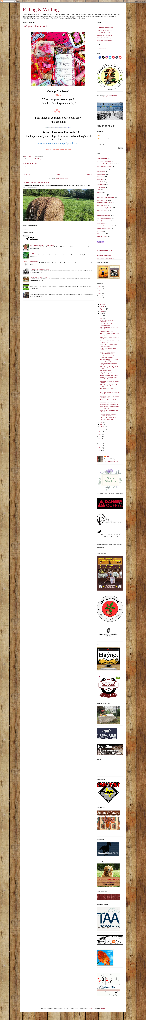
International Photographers (104, 202)
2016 (100, 438)
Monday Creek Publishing (34, 159)
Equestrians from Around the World (106, 163)
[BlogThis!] (38, 156)
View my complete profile (111, 461)
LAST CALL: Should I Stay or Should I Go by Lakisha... (109, 334)
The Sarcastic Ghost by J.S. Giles (109, 399)
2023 (100, 293)
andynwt (91, 1008)
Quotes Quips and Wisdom (104, 220)
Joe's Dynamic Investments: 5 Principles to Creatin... (108, 356)
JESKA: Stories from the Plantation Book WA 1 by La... (109, 328)
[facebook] (100, 57)
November (103, 304)
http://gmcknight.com (111, 95)
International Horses (102, 200)
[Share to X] (39, 156)
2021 (100, 297)
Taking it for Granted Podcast (104, 40)
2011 (100, 450)
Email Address (27, 234)
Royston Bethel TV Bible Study (105, 27)
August (102, 311)
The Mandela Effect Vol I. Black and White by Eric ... (109, 341)
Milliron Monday (101, 213)
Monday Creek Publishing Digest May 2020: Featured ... (108, 378)
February (102, 426)
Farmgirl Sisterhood (102, 169)
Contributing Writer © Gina (104, 161)
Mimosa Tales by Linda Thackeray (109, 404)
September (103, 309)
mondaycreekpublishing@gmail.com (58, 142)
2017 (100, 436)
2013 (100, 445)
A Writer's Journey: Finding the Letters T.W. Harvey (108, 414)
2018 (100, 434)
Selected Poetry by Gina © (104, 228)
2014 (100, 443)
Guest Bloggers (101, 176)
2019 (100, 432)
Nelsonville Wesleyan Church (104, 30)
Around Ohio (100, 156)
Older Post (89, 174)
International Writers (102, 210)
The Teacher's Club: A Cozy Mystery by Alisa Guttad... (109, 396)
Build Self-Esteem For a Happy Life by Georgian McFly (109, 360)
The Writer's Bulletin (102, 236)
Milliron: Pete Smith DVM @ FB (105, 38)
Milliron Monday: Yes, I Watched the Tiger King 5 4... (109, 407)
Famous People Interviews (104, 166)
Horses (98, 189)
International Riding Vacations (105, 208)
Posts (100, 135)
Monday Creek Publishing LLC (105, 35)
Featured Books (101, 174)
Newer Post (27, 174)
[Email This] (36, 156)
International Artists (102, 195)
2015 (100, 441)
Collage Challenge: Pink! (106, 331)
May (101, 318)
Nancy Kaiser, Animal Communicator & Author (42, 245)
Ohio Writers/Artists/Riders (104, 218)
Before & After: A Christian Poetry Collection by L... (108, 345)
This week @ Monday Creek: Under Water (36, 182)
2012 (100, 448)
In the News (100, 192)
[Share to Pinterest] (42, 156)
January (102, 429)
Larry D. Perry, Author (105, 370)
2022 (100, 295)
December (103, 302)
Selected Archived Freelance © (105, 226)
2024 (100, 290)
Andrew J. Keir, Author (36, 261)
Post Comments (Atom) (62, 178)
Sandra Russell (101, 223)
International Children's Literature (105, 197)
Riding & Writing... (43, 9)
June (101, 315)
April (101, 422)
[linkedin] (110, 57)
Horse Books (100, 182)
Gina (107, 456)
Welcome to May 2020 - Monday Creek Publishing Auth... (108, 418)
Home (58, 174)
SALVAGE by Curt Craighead (107, 402)
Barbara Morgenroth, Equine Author (39, 269)
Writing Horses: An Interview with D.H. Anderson (42, 293)
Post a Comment (29, 167)
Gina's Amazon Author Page (104, 250)
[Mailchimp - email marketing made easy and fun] (32, 240)
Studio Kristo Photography (104, 255)
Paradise (32, 253)
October (102, 306)
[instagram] (106, 57)
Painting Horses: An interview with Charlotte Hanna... (109, 411)
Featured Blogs (101, 171)
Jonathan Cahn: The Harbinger (105, 25)
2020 (100, 300)
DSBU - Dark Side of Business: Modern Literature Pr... (108, 324)
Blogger (103, 1008)
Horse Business (101, 184)
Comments (102, 138)
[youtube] (120, 57)
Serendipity (100, 231)
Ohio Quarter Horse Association (105, 258)
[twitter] (103, 57)
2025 (100, 288)
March (102, 424)
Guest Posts (100, 179)
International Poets (102, 205)
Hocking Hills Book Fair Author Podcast (107, 32)
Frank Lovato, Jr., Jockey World (38, 277)
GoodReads (106, 97)
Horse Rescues (101, 187)
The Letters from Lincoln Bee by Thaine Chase (108, 389)
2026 (100, 286)
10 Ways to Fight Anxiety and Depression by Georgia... (107, 352)
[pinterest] (113, 57)
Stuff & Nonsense (101, 233)
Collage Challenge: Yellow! (107, 373)
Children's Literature (102, 158)
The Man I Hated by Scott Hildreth (109, 375)
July (101, 313)
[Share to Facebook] (41, 156)
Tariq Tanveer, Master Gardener (38, 285)
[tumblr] (116, 57)
